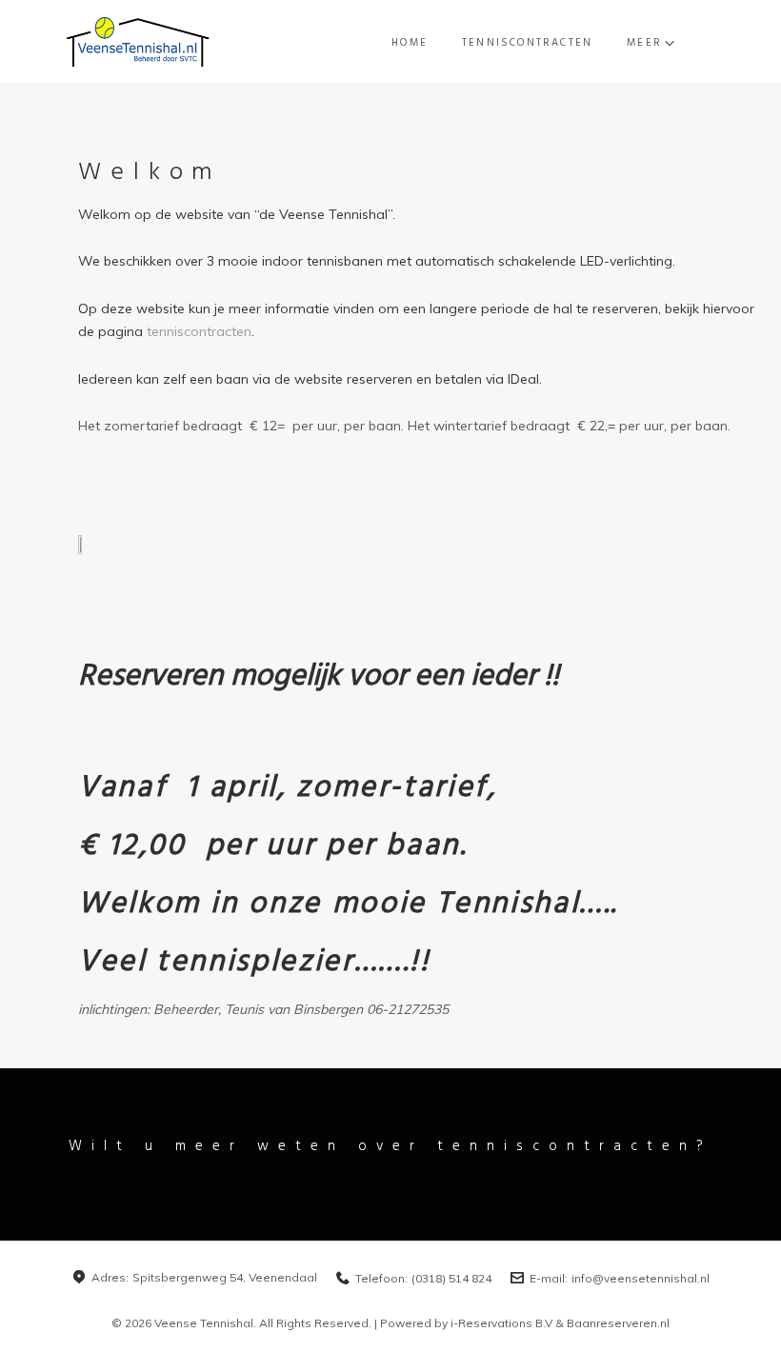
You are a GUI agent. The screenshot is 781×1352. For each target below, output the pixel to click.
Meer (644, 42)
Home (409, 42)
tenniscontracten (199, 331)
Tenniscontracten (527, 42)
